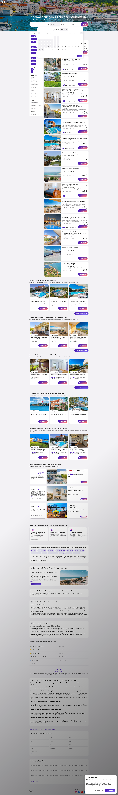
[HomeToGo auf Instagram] (76, 792)
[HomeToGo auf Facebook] (79, 792)
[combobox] (40, 24)
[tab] (56, 29)
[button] (55, 24)
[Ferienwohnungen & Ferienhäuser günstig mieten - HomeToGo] (3, 2)
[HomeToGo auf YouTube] (82, 792)
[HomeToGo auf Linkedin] (85, 792)
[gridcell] (55, 37)
